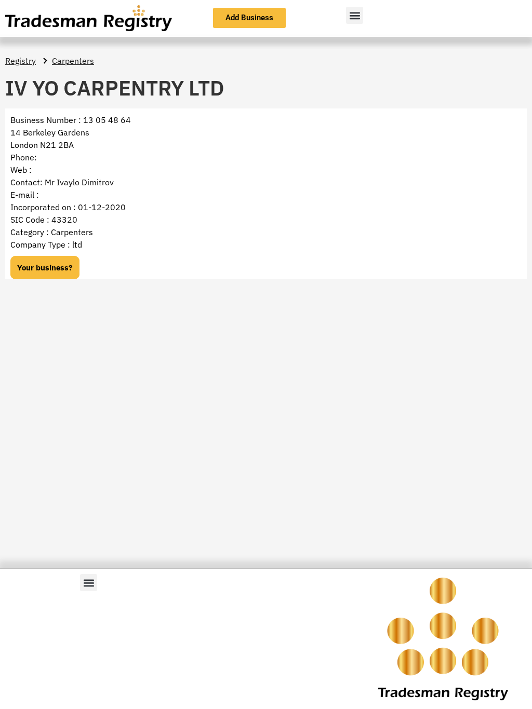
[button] (354, 15)
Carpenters (73, 61)
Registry (20, 61)
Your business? (45, 267)
